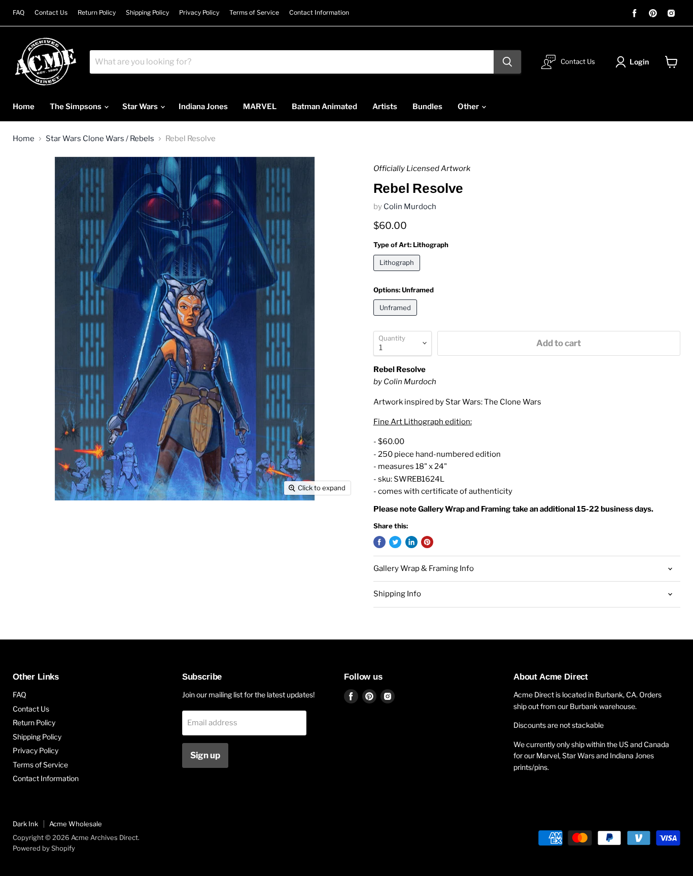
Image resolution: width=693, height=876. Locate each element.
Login (639, 61)
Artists (384, 106)
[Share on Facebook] (379, 542)
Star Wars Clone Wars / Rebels (100, 138)
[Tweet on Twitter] (395, 542)
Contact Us (50, 12)
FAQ (18, 12)
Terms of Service (254, 12)
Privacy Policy (199, 12)
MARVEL (259, 106)
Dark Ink (25, 824)
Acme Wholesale (75, 824)
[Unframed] (396, 318)
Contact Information (319, 12)
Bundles (427, 106)
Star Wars (140, 106)
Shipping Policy (147, 12)
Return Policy (97, 12)
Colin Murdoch (410, 206)
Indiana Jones (203, 106)
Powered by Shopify (44, 848)
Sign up (205, 755)
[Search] (507, 62)
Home (23, 106)
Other (469, 106)
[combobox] (292, 62)
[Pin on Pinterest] (427, 542)
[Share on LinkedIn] (411, 542)
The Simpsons (76, 106)
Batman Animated (324, 106)
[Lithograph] (398, 273)
